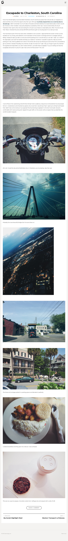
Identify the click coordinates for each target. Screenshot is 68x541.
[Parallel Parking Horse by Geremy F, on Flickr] (34, 368)
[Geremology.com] (2, 2)
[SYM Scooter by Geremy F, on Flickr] (34, 140)
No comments (51, 16)
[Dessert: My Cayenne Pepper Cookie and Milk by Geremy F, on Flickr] (34, 475)
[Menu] (65, 2)
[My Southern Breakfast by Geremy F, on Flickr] (34, 420)
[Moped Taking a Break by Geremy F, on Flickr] (34, 76)
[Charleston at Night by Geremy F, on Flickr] (34, 261)
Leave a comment (34, 507)
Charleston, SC (41, 16)
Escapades (31, 16)
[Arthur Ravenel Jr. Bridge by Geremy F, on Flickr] (34, 196)
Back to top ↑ (64, 533)
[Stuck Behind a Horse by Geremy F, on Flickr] (34, 321)
